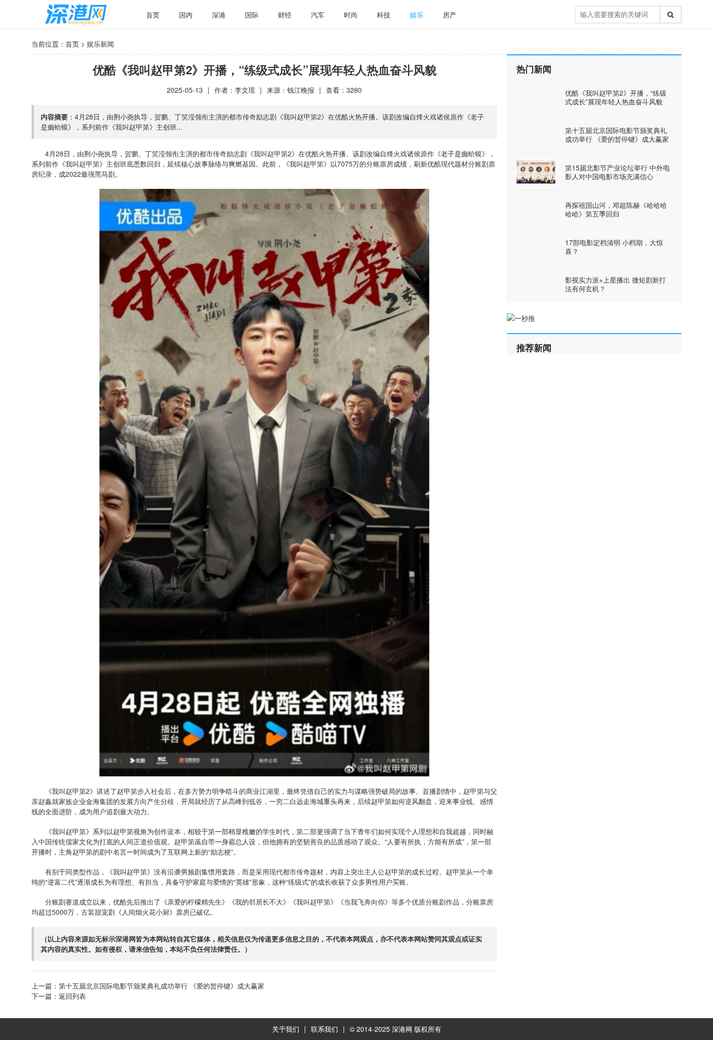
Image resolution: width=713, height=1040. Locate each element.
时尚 (350, 14)
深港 (219, 14)
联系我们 (324, 1029)
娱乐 (416, 14)
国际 (252, 14)
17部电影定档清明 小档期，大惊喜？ (614, 246)
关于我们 (285, 1029)
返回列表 (72, 996)
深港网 (402, 1029)
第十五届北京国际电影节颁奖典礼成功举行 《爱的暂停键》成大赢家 (161, 985)
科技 (383, 14)
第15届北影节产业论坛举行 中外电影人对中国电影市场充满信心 (617, 172)
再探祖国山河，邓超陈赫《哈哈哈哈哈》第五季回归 (616, 209)
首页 (153, 14)
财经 (285, 14)
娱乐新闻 (100, 44)
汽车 (317, 14)
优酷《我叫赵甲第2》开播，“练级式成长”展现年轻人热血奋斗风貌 (615, 97)
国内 (186, 14)
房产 (449, 14)
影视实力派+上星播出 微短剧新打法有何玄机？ (615, 284)
